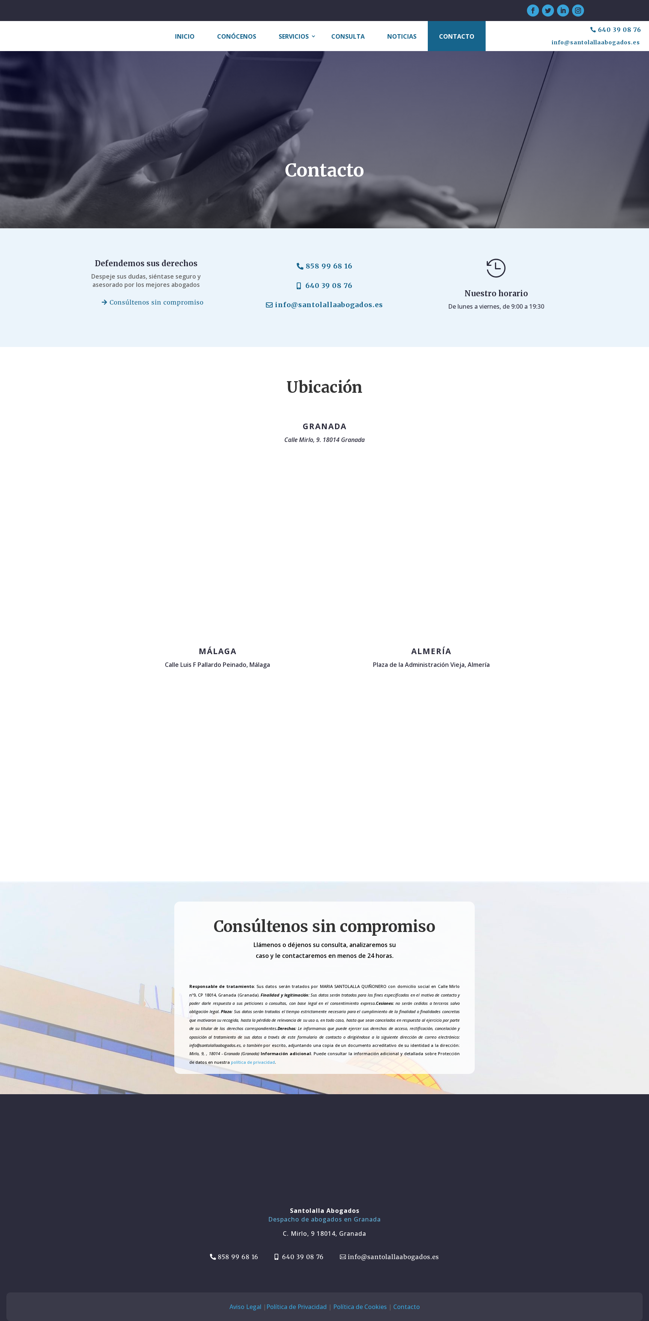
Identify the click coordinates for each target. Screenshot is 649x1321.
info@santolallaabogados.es (596, 42)
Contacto (456, 36)
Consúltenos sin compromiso (157, 302)
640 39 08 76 (619, 29)
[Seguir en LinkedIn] (563, 11)
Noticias (402, 36)
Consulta (348, 36)
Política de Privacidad (296, 1307)
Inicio (185, 36)
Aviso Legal (245, 1307)
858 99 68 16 (329, 266)
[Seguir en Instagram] (578, 11)
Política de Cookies (360, 1307)
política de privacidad (253, 1062)
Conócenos (236, 36)
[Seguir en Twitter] (548, 11)
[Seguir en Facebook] (533, 11)
